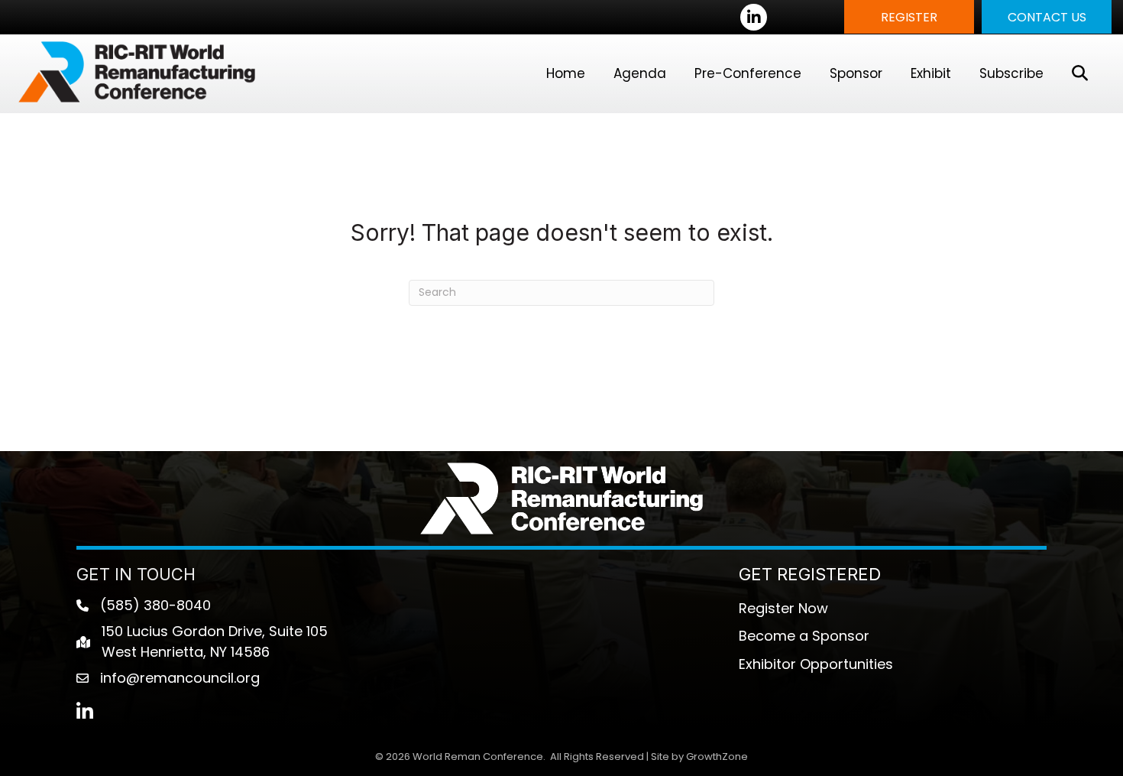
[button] (909, 17)
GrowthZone (717, 756)
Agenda (639, 73)
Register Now (783, 608)
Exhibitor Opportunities (816, 664)
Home (565, 73)
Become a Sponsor (804, 635)
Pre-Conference (747, 73)
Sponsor (856, 73)
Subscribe (1011, 73)
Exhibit (931, 73)
